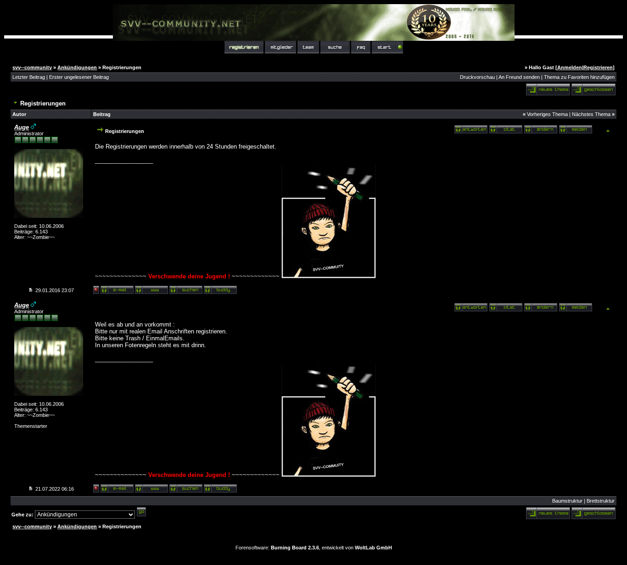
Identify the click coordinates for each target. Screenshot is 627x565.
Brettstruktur (601, 501)
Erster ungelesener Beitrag (79, 77)
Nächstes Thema (591, 114)
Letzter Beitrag (28, 77)
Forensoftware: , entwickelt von (313, 547)
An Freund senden (519, 77)
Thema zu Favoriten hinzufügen (579, 77)
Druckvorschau (477, 77)
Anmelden (569, 67)
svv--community (32, 67)
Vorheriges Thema (547, 114)
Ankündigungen (77, 67)
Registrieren (598, 67)
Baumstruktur (567, 501)
